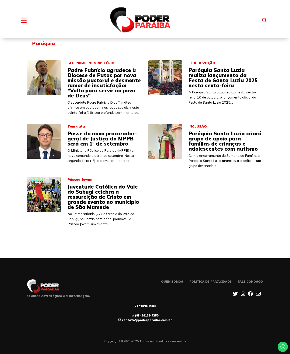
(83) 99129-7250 (146, 315)
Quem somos (172, 281)
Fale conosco (250, 281)
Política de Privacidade (210, 281)
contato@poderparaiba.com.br (147, 320)
